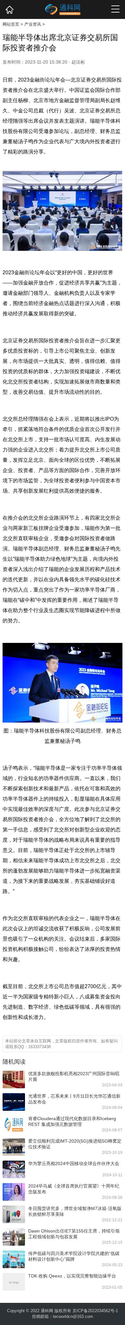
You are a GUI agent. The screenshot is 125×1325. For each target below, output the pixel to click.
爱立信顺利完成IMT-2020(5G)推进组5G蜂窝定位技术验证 (74, 1143)
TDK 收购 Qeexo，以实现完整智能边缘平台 (72, 1275)
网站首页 (11, 24)
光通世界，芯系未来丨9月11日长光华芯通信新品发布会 (74, 1098)
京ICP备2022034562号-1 (95, 1310)
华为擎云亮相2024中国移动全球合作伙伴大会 (73, 1163)
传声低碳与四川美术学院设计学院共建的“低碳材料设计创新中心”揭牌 (74, 1256)
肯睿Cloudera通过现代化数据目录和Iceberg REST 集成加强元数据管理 (72, 1121)
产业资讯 (32, 24)
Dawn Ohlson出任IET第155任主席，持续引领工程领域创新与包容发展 (74, 1233)
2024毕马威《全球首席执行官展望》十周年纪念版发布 (73, 1188)
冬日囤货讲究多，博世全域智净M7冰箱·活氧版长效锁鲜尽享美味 (74, 1211)
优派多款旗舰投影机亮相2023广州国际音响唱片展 (73, 1076)
